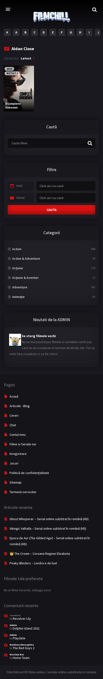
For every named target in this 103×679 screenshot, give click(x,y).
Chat (13, 425)
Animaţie (18, 297)
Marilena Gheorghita (22, 644)
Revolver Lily (22, 618)
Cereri (14, 415)
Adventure (19, 287)
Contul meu (18, 434)
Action (16, 249)
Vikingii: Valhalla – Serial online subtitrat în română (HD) (48, 528)
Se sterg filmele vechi (39, 336)
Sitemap (16, 482)
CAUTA (52, 210)
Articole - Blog (20, 406)
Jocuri (14, 463)
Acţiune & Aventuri (25, 277)
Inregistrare (18, 454)
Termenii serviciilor (23, 492)
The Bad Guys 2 (23, 648)
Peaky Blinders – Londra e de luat (33, 563)
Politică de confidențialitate (29, 473)
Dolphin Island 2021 (26, 628)
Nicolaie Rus (17, 654)
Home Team (21, 658)
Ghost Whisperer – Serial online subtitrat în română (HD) (49, 519)
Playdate (19, 638)
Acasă (14, 396)
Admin (13, 625)
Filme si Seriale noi (23, 444)
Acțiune (17, 268)
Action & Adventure (26, 258)
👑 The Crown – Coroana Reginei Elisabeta (40, 553)
